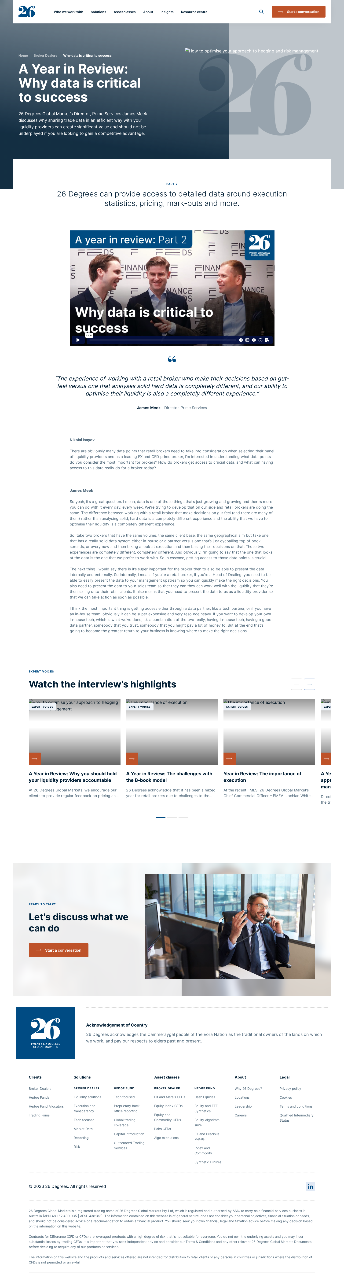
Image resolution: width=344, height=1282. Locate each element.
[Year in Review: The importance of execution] (269, 748)
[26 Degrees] (26, 11)
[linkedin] (310, 1186)
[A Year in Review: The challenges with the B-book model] (172, 748)
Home (23, 55)
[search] (261, 12)
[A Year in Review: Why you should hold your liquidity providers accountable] (75, 748)
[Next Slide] (309, 684)
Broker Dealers (45, 55)
